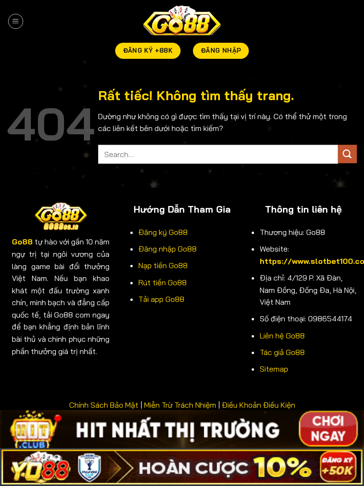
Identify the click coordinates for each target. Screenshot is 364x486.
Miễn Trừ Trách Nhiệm (180, 405)
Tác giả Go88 (282, 352)
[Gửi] (347, 154)
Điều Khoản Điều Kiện (258, 405)
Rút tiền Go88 (162, 282)
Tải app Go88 (161, 299)
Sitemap (274, 369)
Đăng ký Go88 (163, 232)
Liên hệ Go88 (282, 335)
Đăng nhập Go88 (167, 248)
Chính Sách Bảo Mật (103, 405)
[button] (15, 21)
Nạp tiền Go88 (163, 265)
